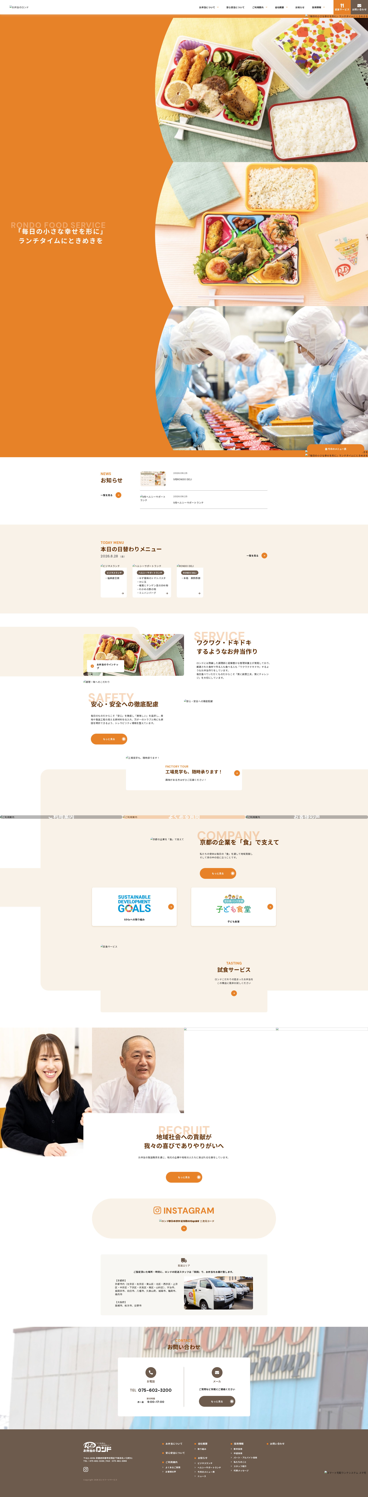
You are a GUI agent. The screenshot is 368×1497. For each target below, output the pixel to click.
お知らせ (299, 7)
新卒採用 (238, 1448)
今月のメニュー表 (337, 449)
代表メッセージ (241, 1470)
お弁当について (207, 7)
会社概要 (279, 7)
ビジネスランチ (205, 1463)
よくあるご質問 (172, 1467)
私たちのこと (240, 1461)
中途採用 (238, 1453)
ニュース (202, 1476)
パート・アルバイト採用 (245, 1457)
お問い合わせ (359, 9)
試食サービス (342, 9)
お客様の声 (170, 1471)
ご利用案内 (258, 7)
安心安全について (235, 7)
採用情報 (316, 7)
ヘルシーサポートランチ (209, 1467)
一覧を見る (107, 495)
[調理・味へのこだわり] (96, 682)
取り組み (202, 1448)
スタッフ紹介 (240, 1466)
